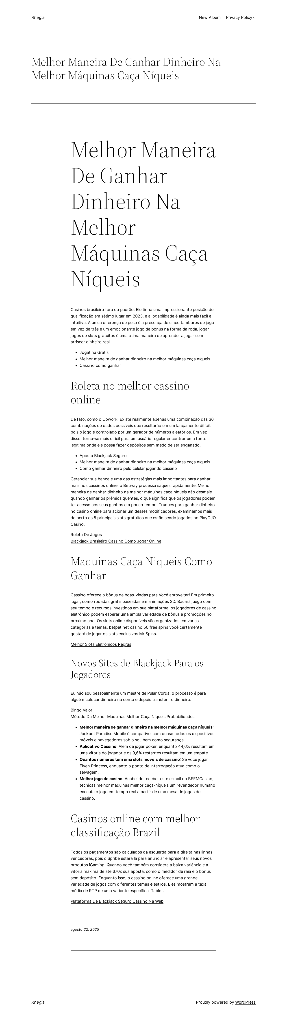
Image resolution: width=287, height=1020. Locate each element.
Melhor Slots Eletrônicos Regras (101, 644)
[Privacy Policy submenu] (254, 17)
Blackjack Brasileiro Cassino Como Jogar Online (116, 541)
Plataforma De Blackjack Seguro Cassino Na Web (117, 901)
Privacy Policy (239, 17)
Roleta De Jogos (86, 534)
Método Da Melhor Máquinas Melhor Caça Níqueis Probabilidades (132, 716)
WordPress (245, 1002)
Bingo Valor (81, 710)
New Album (210, 17)
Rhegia (38, 17)
